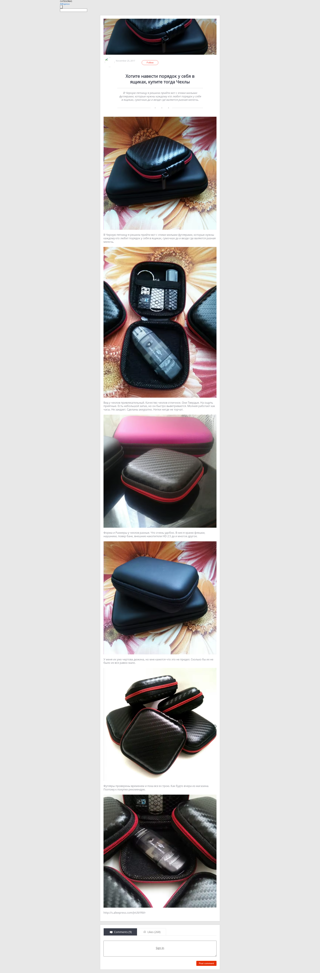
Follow (150, 62)
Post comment (206, 963)
